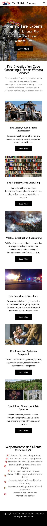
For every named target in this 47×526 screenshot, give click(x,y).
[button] (44, 3)
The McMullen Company (24, 3)
